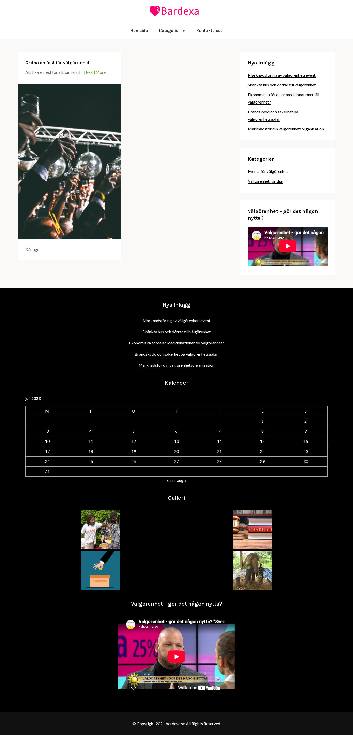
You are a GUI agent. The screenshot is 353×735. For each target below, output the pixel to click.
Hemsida (139, 30)
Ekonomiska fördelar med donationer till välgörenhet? (176, 342)
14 (219, 441)
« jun (171, 480)
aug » (181, 480)
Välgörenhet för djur (265, 181)
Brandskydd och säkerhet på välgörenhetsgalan (176, 353)
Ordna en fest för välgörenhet (57, 62)
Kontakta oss (209, 30)
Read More (96, 72)
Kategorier (169, 30)
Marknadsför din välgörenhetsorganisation (286, 128)
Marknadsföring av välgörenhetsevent (282, 74)
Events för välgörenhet (268, 171)
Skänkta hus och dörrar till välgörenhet (282, 84)
